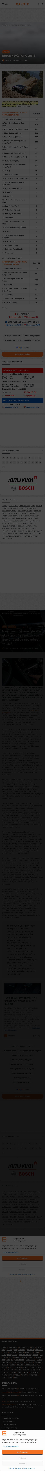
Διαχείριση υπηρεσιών (11, 1446)
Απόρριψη (22, 1458)
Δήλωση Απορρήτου (28, 1468)
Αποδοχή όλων (22, 1452)
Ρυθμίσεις (22, 1464)
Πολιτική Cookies (15, 1468)
